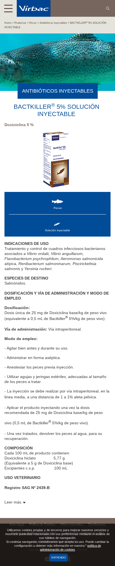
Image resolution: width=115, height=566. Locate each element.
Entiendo (58, 557)
